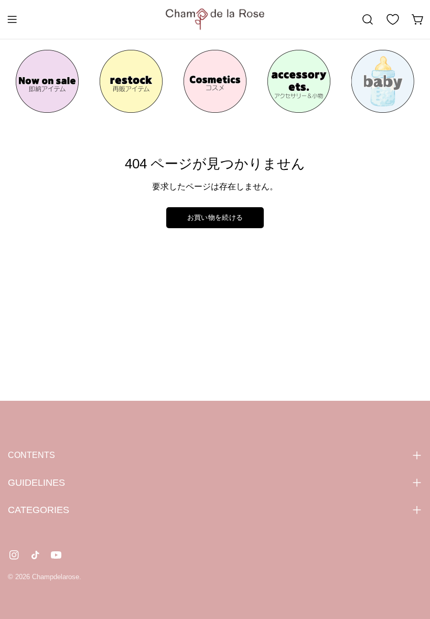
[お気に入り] (392, 19)
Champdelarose (55, 577)
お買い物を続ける (215, 217)
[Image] (47, 81)
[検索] (367, 19)
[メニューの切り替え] (12, 19)
